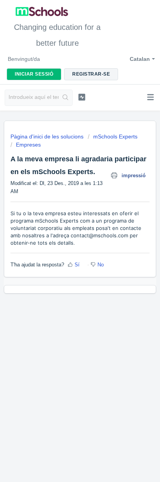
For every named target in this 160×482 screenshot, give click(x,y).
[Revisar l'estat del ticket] (82, 97)
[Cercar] (65, 97)
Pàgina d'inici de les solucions (47, 136)
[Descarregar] (65, 237)
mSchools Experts (115, 136)
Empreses (28, 145)
